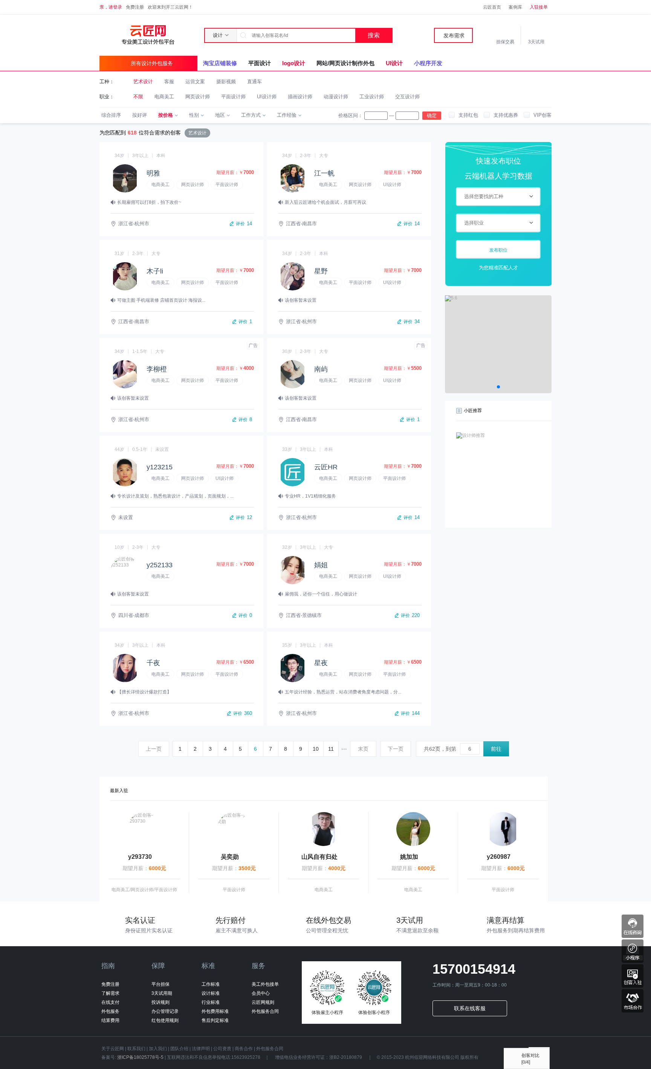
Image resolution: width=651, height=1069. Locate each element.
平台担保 (160, 984)
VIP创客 (542, 115)
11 (331, 749)
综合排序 (111, 115)
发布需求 (454, 35)
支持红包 (468, 115)
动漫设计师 (336, 96)
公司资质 (222, 1048)
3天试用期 (161, 993)
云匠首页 (492, 7)
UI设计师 (267, 96)
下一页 (395, 749)
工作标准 (211, 984)
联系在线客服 (470, 1008)
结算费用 (110, 1020)
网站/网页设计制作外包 (345, 63)
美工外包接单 (265, 984)
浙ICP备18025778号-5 (140, 1057)
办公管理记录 (165, 1011)
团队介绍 (179, 1048)
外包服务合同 (265, 1011)
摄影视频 (226, 81)
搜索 (374, 35)
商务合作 (244, 1048)
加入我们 (158, 1048)
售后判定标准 (215, 1020)
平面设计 (259, 63)
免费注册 (135, 7)
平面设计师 (233, 96)
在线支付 (110, 1002)
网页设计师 (197, 96)
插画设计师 (300, 96)
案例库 (515, 7)
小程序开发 (428, 63)
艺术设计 (143, 81)
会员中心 (261, 993)
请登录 (115, 7)
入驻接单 (539, 7)
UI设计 (394, 63)
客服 (169, 81)
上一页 (154, 749)
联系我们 (136, 1048)
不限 (138, 96)
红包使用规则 (165, 1020)
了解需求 (110, 993)
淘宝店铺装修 (220, 63)
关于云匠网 (112, 1048)
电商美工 (164, 96)
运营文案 (195, 81)
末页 (363, 749)
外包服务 (110, 1011)
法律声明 (201, 1048)
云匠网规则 (263, 1002)
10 (316, 749)
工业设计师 (371, 96)
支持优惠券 (506, 115)
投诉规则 (160, 1002)
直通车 (254, 81)
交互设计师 (407, 96)
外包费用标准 (215, 1011)
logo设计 (293, 63)
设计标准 (211, 993)
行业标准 (211, 1002)
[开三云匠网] (148, 34)
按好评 (139, 115)
